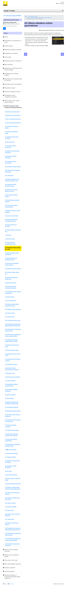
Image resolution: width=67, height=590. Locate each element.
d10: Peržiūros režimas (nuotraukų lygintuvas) (10, 287)
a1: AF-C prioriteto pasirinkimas (13, 119)
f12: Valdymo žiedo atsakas (12, 430)
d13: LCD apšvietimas (10, 300)
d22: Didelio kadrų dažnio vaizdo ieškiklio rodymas (11, 340)
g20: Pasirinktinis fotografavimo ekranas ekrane (13, 534)
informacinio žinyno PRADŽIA (12, 15)
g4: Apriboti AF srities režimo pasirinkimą (12, 461)
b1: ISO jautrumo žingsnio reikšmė (11, 195)
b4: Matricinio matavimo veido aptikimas (12, 211)
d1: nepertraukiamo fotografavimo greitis (10, 243)
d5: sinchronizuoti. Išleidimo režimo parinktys (12, 264)
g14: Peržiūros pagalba (10, 506)
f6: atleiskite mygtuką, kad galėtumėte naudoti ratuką (11, 402)
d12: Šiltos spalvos (9, 296)
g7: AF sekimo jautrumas (11, 474)
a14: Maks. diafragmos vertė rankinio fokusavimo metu (12, 179)
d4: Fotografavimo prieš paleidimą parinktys (11, 258)
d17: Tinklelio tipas (9, 316)
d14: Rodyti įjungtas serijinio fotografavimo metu (12, 304)
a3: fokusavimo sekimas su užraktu (11, 127)
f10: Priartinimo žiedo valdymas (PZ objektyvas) (13, 420)
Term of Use (11, 583)
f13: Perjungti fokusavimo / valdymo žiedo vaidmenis (11, 434)
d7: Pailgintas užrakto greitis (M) (12, 273)
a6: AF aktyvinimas (9, 142)
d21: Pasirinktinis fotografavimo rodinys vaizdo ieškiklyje (13, 335)
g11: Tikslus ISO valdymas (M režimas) (12, 493)
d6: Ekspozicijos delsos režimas (13, 268)
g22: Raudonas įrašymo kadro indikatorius (12, 544)
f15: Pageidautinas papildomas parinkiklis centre (12, 445)
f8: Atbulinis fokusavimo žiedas (12, 411)
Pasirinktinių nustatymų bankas (12, 115)
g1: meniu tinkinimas (10, 449)
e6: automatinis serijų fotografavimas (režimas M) (12, 368)
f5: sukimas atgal (9, 398)
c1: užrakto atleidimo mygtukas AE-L (13, 230)
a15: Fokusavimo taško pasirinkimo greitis (10, 185)
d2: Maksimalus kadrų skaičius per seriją (13, 248)
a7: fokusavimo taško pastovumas (10, 146)
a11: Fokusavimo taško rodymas (13, 166)
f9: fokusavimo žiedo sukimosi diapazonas (12, 415)
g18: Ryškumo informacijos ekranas (11, 523)
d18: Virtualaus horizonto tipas (12, 320)
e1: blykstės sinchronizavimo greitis (12, 345)
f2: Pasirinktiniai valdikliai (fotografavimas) (11, 385)
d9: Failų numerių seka (10, 282)
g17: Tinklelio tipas (9, 519)
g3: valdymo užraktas (10, 457)
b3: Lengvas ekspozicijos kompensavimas (11, 206)
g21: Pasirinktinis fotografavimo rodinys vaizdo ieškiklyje (13, 539)
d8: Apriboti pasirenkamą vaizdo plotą (11, 278)
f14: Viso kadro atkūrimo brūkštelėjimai (11, 439)
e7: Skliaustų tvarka (10, 373)
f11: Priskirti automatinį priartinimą (10, 425)
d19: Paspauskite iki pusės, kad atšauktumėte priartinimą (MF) (12, 324)
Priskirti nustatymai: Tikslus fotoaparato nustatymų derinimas (39, 17)
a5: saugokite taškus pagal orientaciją (11, 137)
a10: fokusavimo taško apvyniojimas (10, 162)
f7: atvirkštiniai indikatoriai (11, 407)
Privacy (5, 583)
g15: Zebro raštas (9, 510)
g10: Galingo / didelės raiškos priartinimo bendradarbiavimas (12, 488)
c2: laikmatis (8, 235)
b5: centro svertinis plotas (11, 215)
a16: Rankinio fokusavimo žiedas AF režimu (11, 190)
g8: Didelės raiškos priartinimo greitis (12, 479)
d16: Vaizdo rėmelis (10, 313)
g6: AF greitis (8, 471)
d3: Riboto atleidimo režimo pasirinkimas (12, 253)
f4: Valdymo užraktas (10, 394)
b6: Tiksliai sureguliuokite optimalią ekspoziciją (11, 220)
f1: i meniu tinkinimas (10, 380)
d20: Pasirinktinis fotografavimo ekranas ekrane (13, 330)
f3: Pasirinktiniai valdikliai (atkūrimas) (11, 390)
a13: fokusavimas (9, 175)
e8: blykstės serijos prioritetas (12, 377)
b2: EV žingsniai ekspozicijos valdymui (12, 200)
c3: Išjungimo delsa (10, 238)
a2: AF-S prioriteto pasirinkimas (13, 122)
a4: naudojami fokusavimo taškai (11, 132)
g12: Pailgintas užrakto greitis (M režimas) (12, 498)
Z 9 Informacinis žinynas (32, 16)
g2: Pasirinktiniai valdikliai (11, 453)
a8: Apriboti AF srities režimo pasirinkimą (12, 151)
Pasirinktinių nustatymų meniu (12, 111)
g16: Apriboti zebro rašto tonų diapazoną (12, 514)
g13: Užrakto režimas (10, 503)
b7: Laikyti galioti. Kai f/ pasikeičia (11, 225)
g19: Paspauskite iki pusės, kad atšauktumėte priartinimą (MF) (12, 528)
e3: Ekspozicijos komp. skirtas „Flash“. (12, 354)
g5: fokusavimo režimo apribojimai (10, 466)
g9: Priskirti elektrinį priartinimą (13, 483)
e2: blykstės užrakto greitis (12, 350)
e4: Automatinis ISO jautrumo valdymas (12, 359)
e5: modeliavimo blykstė (11, 364)
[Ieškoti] (4, 28)
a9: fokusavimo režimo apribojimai (10, 156)
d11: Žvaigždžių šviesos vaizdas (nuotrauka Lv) (13, 292)
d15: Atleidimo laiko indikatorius (13, 309)
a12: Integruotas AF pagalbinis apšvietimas (12, 171)
